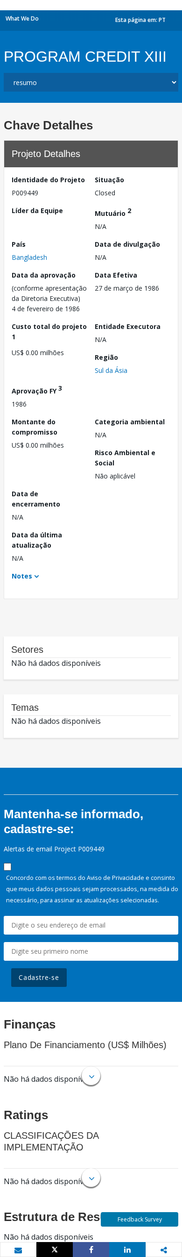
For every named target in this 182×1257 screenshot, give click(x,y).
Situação (109, 179)
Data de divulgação (127, 244)
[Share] (91, 1249)
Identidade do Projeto (48, 179)
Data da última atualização (37, 540)
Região (106, 357)
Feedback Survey (140, 1219)
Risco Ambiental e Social (125, 457)
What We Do (22, 18)
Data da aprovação (44, 275)
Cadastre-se (39, 977)
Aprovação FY (37, 389)
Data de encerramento (36, 498)
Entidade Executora (128, 326)
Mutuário (113, 212)
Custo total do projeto (49, 331)
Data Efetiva (116, 275)
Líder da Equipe (37, 210)
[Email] (18, 1250)
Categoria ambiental (130, 421)
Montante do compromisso (34, 426)
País (19, 244)
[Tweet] (54, 1249)
